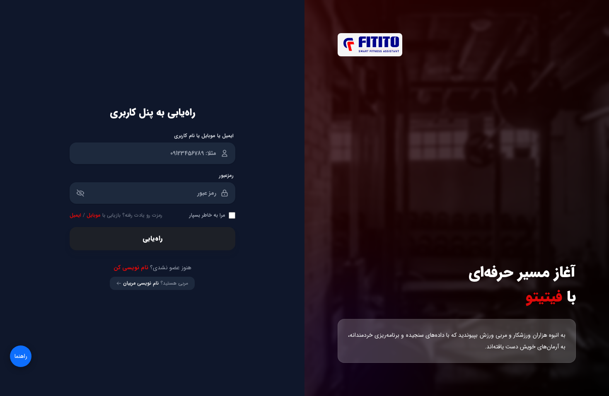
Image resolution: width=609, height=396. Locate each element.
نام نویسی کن (131, 267)
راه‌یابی (152, 238)
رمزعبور (226, 175)
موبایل (94, 215)
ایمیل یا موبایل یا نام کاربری (204, 136)
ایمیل (75, 215)
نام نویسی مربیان (141, 283)
